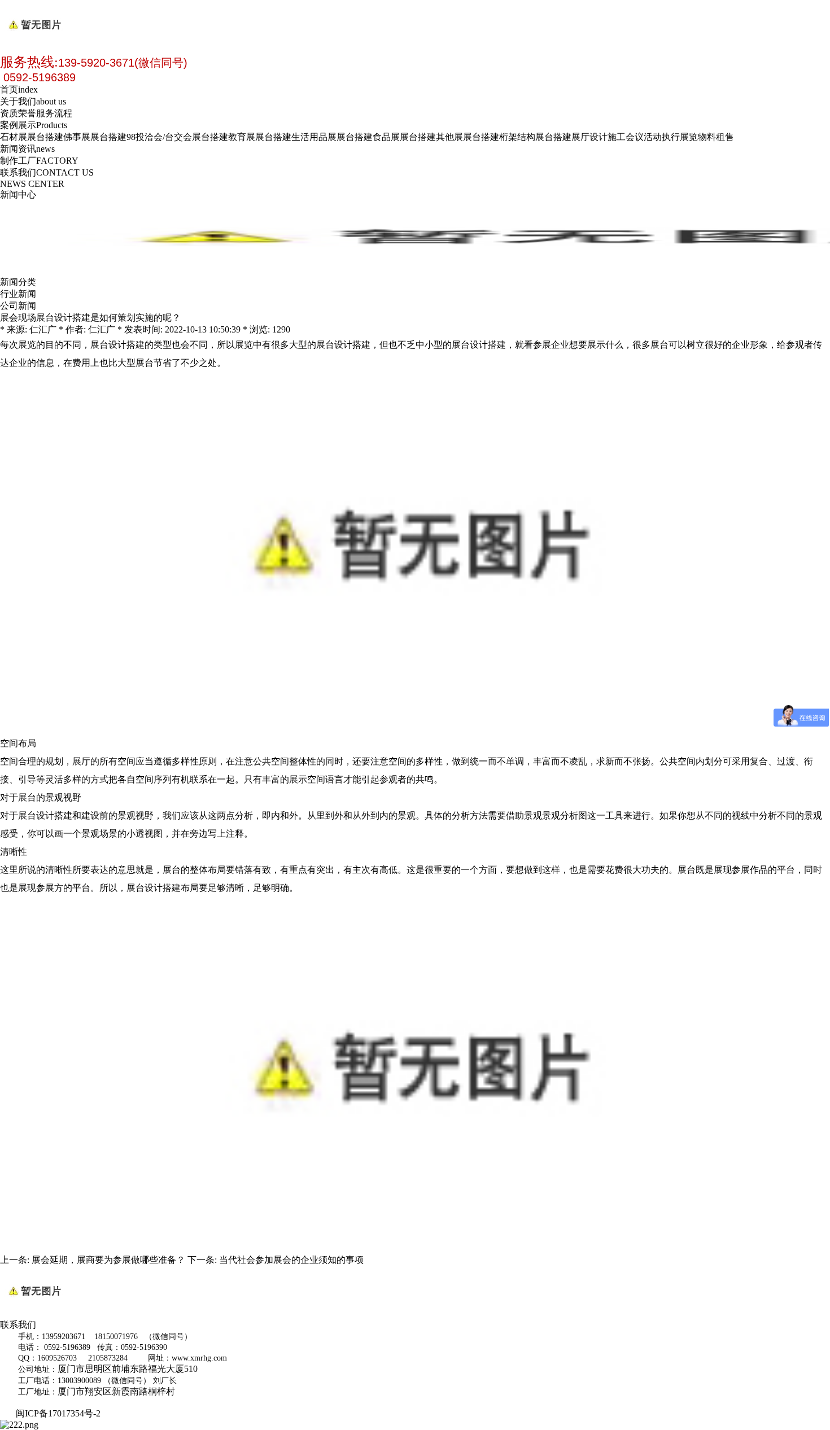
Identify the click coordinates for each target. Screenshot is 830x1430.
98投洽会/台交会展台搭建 (177, 137)
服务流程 (54, 113)
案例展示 (33, 125)
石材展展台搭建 (31, 137)
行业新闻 (18, 294)
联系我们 (47, 172)
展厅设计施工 (598, 137)
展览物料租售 (707, 137)
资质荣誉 (18, 113)
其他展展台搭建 (467, 137)
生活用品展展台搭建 (332, 137)
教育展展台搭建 (259, 137)
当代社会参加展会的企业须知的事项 (291, 1260)
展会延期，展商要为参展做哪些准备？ (108, 1260)
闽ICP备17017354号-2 (60, 1413)
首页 (19, 89)
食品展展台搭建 (404, 137)
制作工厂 (39, 160)
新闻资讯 (27, 149)
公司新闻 (18, 306)
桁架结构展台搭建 (535, 137)
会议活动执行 (653, 137)
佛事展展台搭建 (94, 137)
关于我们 (33, 101)
